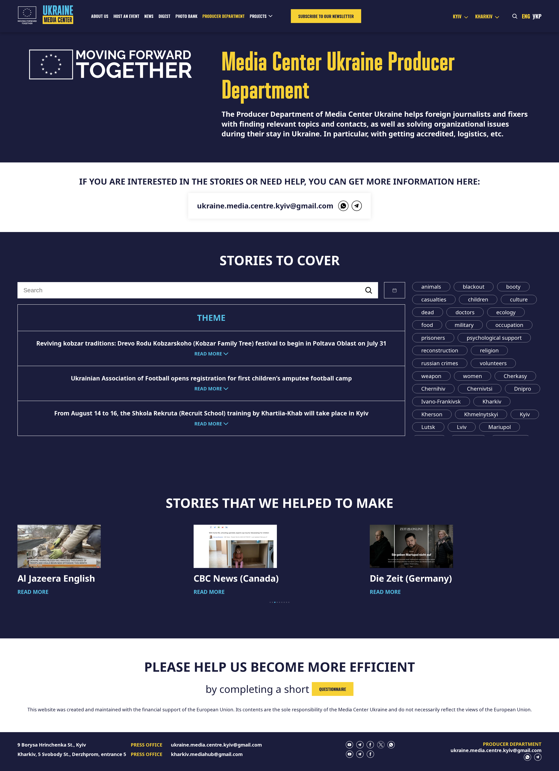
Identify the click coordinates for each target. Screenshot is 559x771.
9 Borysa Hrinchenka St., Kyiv (51, 744)
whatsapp (343, 206)
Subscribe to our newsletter (326, 16)
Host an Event (126, 16)
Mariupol (499, 427)
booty (513, 286)
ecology (506, 312)
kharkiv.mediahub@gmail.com (207, 754)
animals (431, 286)
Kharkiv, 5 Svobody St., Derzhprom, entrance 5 (71, 754)
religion (489, 350)
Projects (258, 16)
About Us (99, 16)
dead (427, 312)
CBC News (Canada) (59, 578)
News (148, 16)
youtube (349, 744)
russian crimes (439, 363)
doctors (465, 312)
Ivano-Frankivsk (441, 401)
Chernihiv (433, 388)
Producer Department (223, 16)
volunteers (493, 363)
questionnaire (332, 689)
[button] (270, 602)
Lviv (462, 427)
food (427, 325)
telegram (357, 206)
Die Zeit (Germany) (235, 578)
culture (519, 299)
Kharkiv (491, 401)
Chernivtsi (479, 388)
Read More (32, 591)
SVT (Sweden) (399, 578)
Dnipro (522, 388)
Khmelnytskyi (481, 414)
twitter (380, 744)
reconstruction (439, 350)
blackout (473, 286)
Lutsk (428, 427)
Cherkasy (515, 376)
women (472, 376)
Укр (537, 16)
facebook (370, 744)
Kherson (431, 414)
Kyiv (525, 414)
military (464, 325)
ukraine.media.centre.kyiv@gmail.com (265, 205)
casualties (433, 299)
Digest (164, 16)
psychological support (494, 337)
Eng (526, 16)
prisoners (433, 337)
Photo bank (186, 16)
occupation (509, 325)
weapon (431, 376)
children (478, 299)
